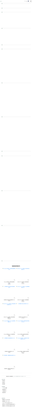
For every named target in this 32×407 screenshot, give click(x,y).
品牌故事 (3, 380)
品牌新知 (3, 382)
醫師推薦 (3, 383)
